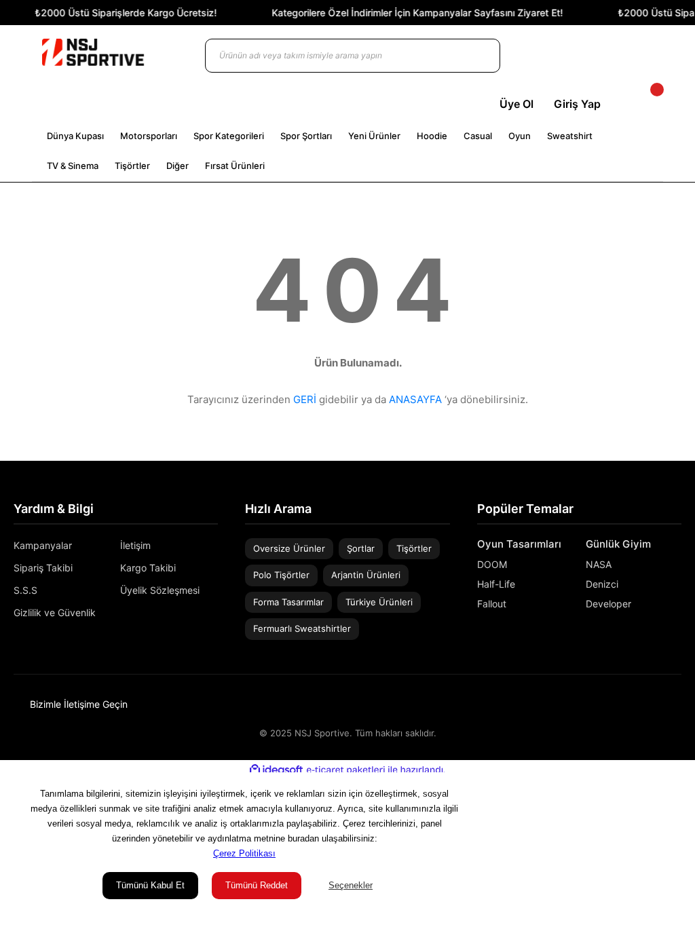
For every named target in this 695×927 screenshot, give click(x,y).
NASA (599, 564)
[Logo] (93, 52)
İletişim (135, 545)
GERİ (304, 399)
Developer (608, 603)
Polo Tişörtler (281, 574)
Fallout (491, 603)
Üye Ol (516, 104)
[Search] (476, 56)
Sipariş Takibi (43, 567)
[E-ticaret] (346, 770)
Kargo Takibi (148, 567)
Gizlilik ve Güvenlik (55, 612)
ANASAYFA (415, 399)
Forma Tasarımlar (288, 602)
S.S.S (25, 590)
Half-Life (496, 584)
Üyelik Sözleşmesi (160, 590)
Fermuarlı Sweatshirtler (302, 628)
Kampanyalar (43, 545)
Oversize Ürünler (289, 548)
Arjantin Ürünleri (365, 574)
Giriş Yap (577, 104)
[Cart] (645, 104)
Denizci (602, 584)
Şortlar (361, 548)
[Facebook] (676, 704)
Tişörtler (414, 548)
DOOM (492, 564)
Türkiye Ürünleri (379, 602)
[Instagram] (657, 704)
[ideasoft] (276, 769)
